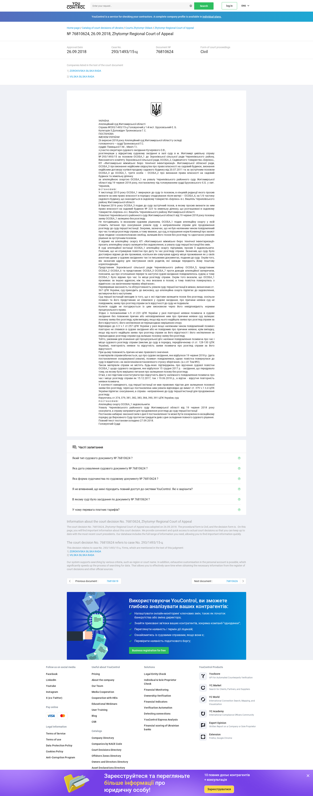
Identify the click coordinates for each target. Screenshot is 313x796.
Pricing (96, 674)
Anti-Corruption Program (60, 757)
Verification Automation (158, 707)
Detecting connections (157, 713)
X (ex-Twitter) (54, 697)
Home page (73, 27)
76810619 (112, 581)
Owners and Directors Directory (110, 761)
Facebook (51, 674)
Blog (94, 715)
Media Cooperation (103, 691)
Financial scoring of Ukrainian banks (161, 727)
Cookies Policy (54, 751)
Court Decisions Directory (107, 749)
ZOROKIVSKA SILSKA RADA (85, 70)
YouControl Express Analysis (161, 719)
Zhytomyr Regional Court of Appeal (174, 27)
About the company (103, 680)
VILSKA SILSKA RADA (82, 76)
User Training (100, 709)
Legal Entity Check (155, 674)
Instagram (52, 691)
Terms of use (53, 739)
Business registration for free (149, 650)
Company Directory (103, 737)
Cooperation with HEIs (105, 697)
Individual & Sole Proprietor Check (160, 682)
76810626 (232, 581)
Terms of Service (56, 733)
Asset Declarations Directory (108, 767)
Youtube (51, 685)
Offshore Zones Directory (106, 755)
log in (229, 5)
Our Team (97, 685)
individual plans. (212, 16)
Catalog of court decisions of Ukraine (102, 27)
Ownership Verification (157, 695)
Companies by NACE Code (107, 743)
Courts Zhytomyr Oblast (138, 27)
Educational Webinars (104, 703)
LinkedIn (51, 680)
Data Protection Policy (59, 745)
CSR (94, 721)
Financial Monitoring (156, 689)
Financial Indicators (155, 701)
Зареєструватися (219, 789)
